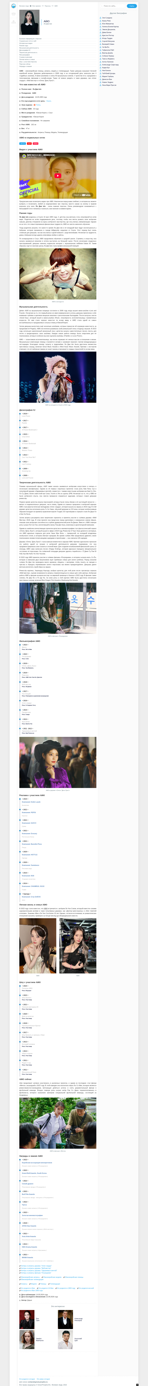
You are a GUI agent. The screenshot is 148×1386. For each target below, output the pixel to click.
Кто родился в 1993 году (66, 1288)
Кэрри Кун (106, 67)
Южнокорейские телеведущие (32, 1279)
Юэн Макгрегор (108, 24)
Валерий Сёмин (108, 44)
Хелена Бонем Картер (110, 26)
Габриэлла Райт (108, 50)
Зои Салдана (107, 18)
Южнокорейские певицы (74, 1277)
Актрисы (24, 1284)
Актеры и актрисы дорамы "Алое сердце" (36, 1266)
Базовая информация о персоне (30, 38)
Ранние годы (23, 45)
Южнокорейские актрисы (30, 1277)
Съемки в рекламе (25, 57)
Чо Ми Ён (105, 47)
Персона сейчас (25, 64)
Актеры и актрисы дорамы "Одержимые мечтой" (39, 1270)
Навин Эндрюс (107, 82)
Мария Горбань (108, 76)
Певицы (43, 1284)
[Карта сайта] (14, 22)
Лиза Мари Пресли (109, 85)
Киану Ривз (106, 21)
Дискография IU (24, 50)
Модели (34, 1284)
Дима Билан (106, 32)
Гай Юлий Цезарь (108, 73)
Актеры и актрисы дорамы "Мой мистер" (36, 1268)
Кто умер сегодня (43, 1379)
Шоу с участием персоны (28, 62)
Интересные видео (25, 43)
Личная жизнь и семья (27, 59)
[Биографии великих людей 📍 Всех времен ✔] (14, 6)
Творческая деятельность (28, 52)
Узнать (48, 101)
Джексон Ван (107, 79)
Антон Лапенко (107, 62)
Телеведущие (55, 1284)
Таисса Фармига (108, 59)
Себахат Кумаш (108, 56)
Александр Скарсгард (110, 65)
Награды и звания (25, 66)
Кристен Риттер (108, 35)
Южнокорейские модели (52, 1277)
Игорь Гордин (107, 38)
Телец (38, 105)
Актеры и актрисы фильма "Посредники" (36, 1273)
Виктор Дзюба (107, 53)
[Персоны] (14, 14)
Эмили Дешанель (108, 29)
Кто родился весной (86, 1288)
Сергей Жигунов (108, 41)
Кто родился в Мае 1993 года (32, 1290)
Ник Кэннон (106, 70)
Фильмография (24, 55)
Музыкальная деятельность (29, 48)
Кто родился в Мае (28, 1288)
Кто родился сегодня (27, 1379)
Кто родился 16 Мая (46, 1288)
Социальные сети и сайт (27, 41)
